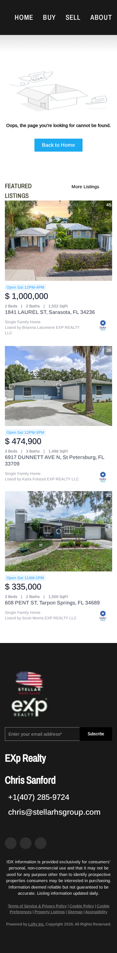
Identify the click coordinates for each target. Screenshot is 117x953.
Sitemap (75, 912)
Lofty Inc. (36, 924)
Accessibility (96, 912)
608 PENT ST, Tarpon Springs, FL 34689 (52, 602)
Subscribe (96, 733)
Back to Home (58, 145)
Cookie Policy (82, 906)
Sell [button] (73, 17)
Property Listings (49, 912)
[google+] (40, 843)
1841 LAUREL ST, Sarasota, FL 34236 (50, 312)
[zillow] (26, 843)
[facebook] (11, 843)
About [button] (101, 17)
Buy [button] (49, 17)
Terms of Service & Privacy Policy (37, 906)
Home (24, 17)
